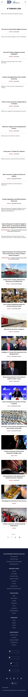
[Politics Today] (14, 664)
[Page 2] (15, 537)
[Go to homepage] (13, 2)
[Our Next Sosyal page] (6, 678)
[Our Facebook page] (17, 678)
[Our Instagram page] (14, 678)
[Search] (25, 2)
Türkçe (14, 683)
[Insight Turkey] (14, 658)
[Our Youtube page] (21, 678)
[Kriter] (14, 652)
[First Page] (8, 537)
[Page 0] (11, 537)
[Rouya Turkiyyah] (14, 671)
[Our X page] (10, 678)
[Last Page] (19, 537)
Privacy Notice (5, 687)
